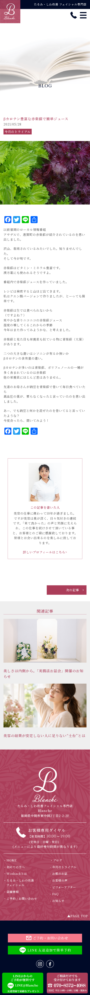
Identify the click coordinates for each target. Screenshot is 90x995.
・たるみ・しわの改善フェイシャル (20, 882)
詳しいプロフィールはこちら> (45, 552)
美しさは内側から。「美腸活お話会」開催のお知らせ (43, 673)
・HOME (11, 860)
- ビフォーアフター (64, 887)
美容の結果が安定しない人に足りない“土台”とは (44, 735)
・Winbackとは (16, 874)
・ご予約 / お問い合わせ (21, 898)
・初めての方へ (15, 867)
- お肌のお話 (60, 874)
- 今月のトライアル (64, 867)
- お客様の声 (60, 880)
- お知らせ (58, 901)
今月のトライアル (18, 131)
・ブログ (57, 860)
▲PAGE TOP (77, 916)
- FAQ (56, 894)
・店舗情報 (12, 892)
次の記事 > (75, 590)
